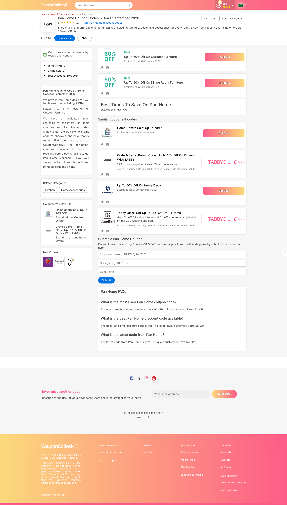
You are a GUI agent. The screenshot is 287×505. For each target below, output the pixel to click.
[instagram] (146, 379)
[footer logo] (61, 446)
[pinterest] (153, 379)
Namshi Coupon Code (110, 452)
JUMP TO (46, 38)
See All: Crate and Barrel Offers (71, 239)
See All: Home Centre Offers (69, 219)
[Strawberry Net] (48, 262)
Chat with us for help (192, 474)
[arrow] (285, 252)
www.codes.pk (229, 490)
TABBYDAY (220, 162)
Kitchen (50, 190)
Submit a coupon (190, 452)
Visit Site (209, 18)
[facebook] (131, 379)
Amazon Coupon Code (110, 460)
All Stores (226, 467)
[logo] (54, 5)
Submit (106, 280)
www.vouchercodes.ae (233, 482)
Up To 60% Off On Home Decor (139, 185)
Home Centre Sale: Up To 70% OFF (142, 128)
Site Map (226, 459)
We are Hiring (188, 459)
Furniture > (75, 14)
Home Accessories (73, 190)
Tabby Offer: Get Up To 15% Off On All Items (149, 213)
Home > (45, 14)
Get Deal (224, 57)
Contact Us (146, 452)
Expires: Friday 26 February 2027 (142, 61)
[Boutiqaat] (71, 262)
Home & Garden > (59, 14)
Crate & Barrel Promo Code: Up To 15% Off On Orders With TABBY (71, 233)
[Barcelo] (59, 262)
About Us (226, 452)
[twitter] (139, 379)
